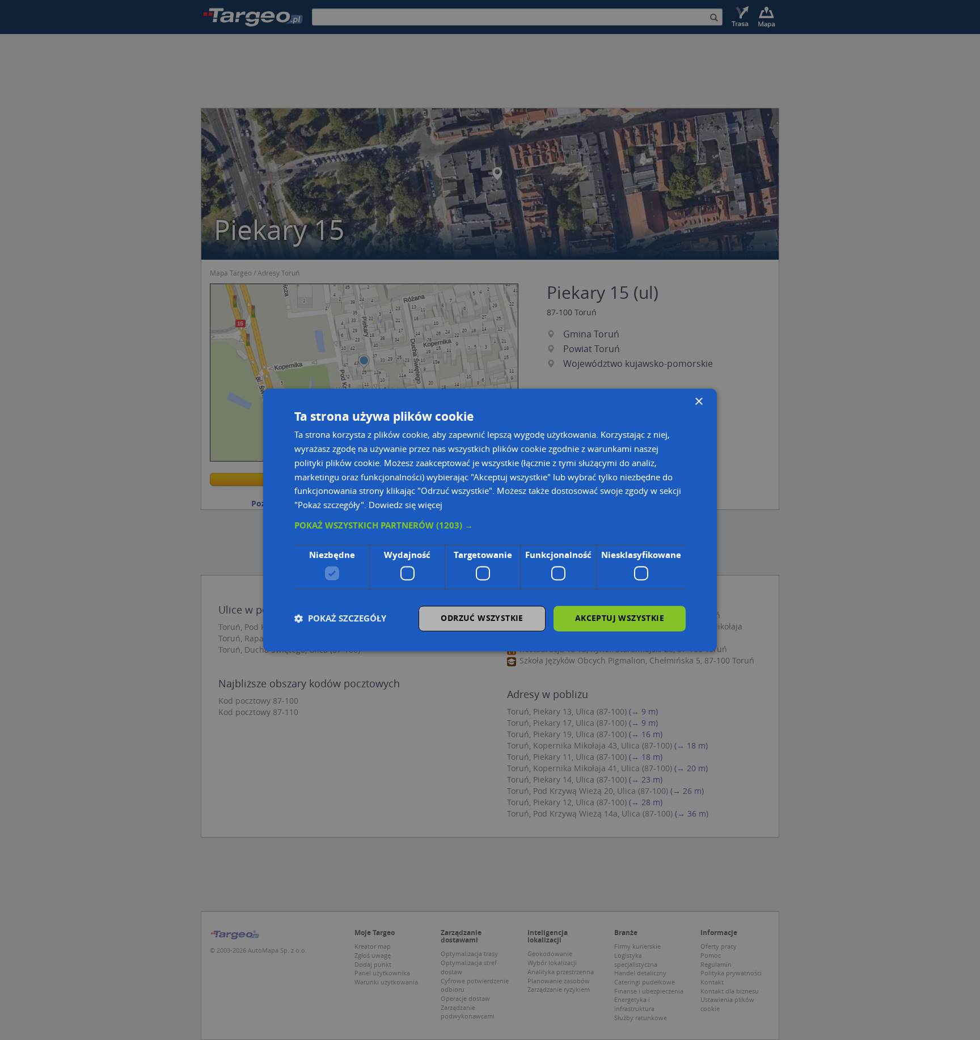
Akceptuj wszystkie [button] (619, 618)
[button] (490, 526)
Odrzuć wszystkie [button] (482, 618)
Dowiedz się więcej (405, 505)
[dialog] (490, 519)
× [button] (698, 402)
